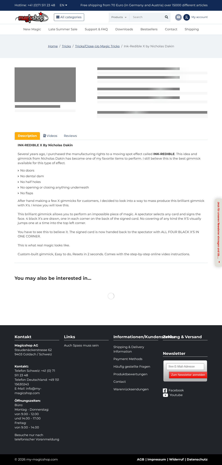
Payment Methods (127, 359)
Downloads (124, 29)
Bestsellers (148, 29)
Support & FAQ (96, 29)
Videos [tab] (51, 136)
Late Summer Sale (62, 29)
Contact (171, 29)
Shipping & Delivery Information (128, 349)
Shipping (192, 29)
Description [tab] (27, 136)
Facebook (176, 390)
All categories (70, 17)
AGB (140, 459)
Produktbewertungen (130, 374)
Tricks (66, 46)
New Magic (32, 29)
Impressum (156, 459)
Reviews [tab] (70, 136)
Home (53, 46)
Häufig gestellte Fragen (131, 367)
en (62, 5)
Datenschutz (197, 459)
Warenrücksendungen (131, 389)
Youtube (176, 395)
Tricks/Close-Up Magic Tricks (97, 46)
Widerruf (176, 459)
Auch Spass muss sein (81, 345)
